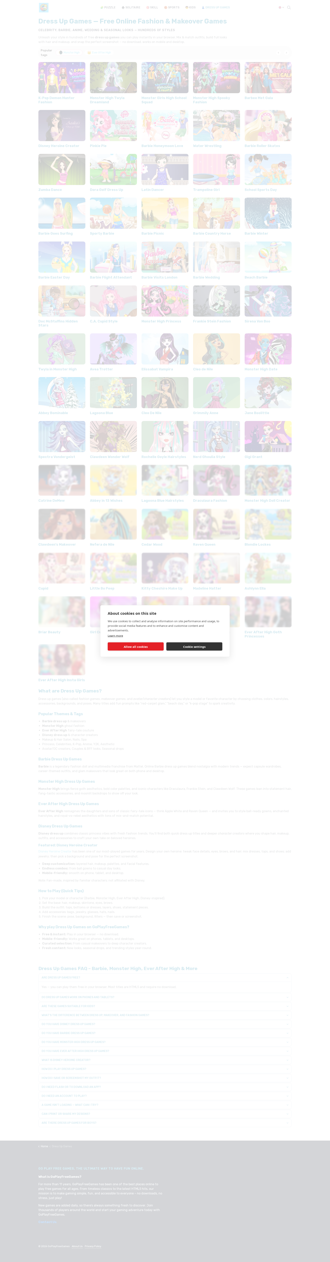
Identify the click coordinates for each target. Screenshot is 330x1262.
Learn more (115, 635)
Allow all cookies (136, 646)
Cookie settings (194, 646)
